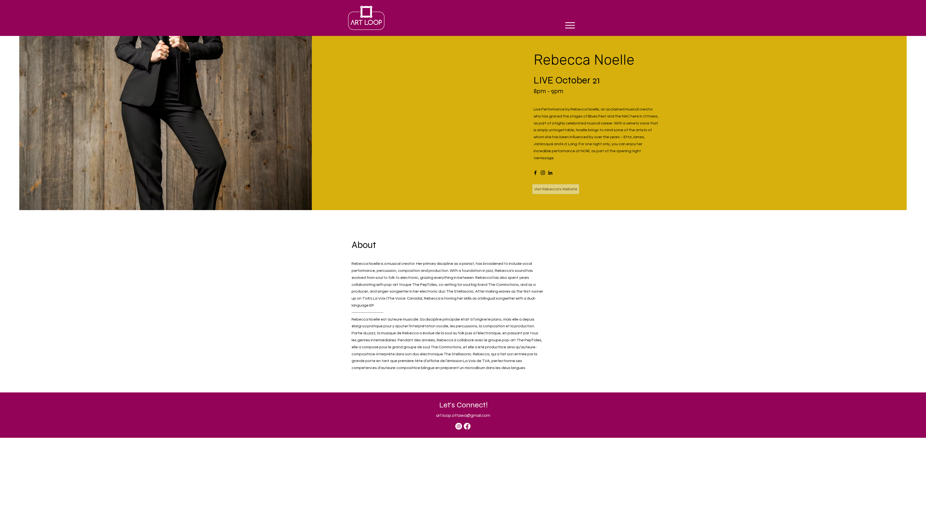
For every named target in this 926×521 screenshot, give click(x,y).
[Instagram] (543, 173)
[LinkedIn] (550, 173)
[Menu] (570, 25)
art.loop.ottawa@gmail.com (463, 415)
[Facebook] (535, 173)
